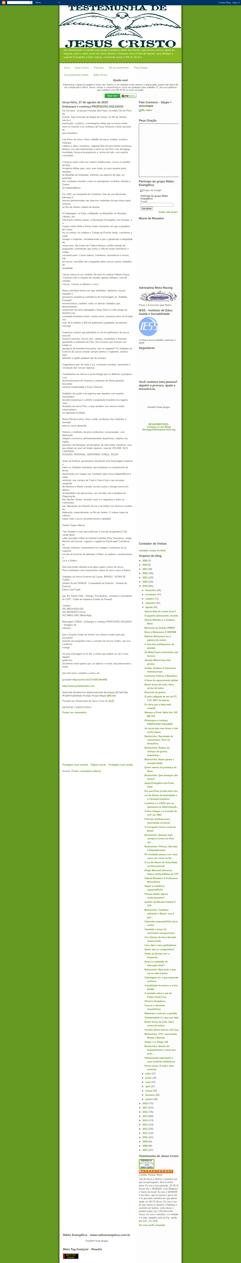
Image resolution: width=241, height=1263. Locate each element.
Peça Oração (140, 67)
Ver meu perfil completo (152, 1225)
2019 (145, 586)
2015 (145, 1116)
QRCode (111, 695)
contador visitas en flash (152, 550)
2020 (145, 581)
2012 (145, 1129)
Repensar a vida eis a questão (160, 1013)
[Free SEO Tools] (120, 1256)
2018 (145, 1103)
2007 (145, 1150)
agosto (149, 607)
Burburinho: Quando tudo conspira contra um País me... (159, 839)
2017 (145, 1107)
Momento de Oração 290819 (159, 628)
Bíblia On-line (100, 75)
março (149, 1090)
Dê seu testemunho (119, 67)
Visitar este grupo (168, 212)
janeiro (149, 1099)
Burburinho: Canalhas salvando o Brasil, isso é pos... (159, 914)
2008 (145, 1146)
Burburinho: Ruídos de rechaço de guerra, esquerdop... (157, 751)
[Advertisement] (88, 738)
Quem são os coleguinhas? (159, 949)
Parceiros (99, 67)
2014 (145, 1120)
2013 (145, 1124)
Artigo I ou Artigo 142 (156, 1042)
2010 (145, 1137)
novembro (151, 594)
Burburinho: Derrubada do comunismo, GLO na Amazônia (158, 740)
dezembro (151, 590)
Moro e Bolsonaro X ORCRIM (160, 632)
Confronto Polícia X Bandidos (160, 676)
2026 (145, 560)
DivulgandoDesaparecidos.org (158, 429)
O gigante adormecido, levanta (161, 615)
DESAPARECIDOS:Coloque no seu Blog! (159, 425)
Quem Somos (82, 67)
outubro (150, 598)
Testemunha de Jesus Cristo (157, 1171)
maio (148, 1082)
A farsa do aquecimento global (161, 680)
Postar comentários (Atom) (86, 771)
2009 (145, 1141)
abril (148, 1086)
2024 (145, 565)
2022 (145, 573)
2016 (145, 1112)
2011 (145, 1133)
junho (148, 1078)
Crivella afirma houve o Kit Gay (161, 1029)
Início (67, 67)
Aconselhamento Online (76, 75)
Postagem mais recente (75, 764)
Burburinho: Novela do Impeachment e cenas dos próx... (160, 1050)
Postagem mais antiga (121, 764)
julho (148, 1073)
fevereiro (150, 1095)
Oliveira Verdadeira (154, 1001)
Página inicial (98, 764)
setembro (150, 603)
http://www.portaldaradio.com (78, 686)
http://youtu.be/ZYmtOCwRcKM (89, 679)
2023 (145, 569)
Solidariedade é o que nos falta (161, 1017)
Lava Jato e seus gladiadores (160, 945)
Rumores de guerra (154, 692)
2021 (145, 577)
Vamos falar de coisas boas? (160, 611)
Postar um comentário (74, 712)
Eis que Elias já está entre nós (161, 791)
